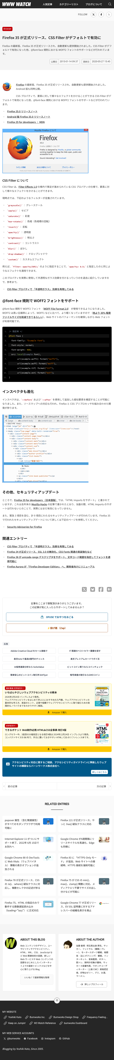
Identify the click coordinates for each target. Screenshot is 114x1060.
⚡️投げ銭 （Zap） (57, 628)
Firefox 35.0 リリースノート (22, 111)
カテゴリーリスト (68, 4)
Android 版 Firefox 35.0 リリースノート (28, 116)
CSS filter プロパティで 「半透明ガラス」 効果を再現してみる (40, 289)
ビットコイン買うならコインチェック (85, 666)
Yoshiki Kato (14, 1017)
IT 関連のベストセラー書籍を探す (85, 650)
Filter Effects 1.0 (28, 186)
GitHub (66, 1038)
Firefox (20, 84)
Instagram (50, 1038)
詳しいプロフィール (94, 984)
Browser (7, 29)
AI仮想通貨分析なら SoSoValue (29, 666)
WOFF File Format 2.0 (56, 308)
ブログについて (94, 4)
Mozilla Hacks (39, 504)
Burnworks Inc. (37, 1017)
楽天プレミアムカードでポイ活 (85, 658)
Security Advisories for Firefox (24, 527)
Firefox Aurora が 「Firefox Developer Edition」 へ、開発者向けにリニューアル (51, 566)
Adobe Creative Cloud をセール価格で (29, 650)
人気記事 (47, 4)
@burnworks (13, 1038)
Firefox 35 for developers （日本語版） (36, 500)
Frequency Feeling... (97, 1017)
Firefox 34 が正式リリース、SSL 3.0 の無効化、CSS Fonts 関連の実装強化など (49, 551)
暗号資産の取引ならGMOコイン (85, 674)
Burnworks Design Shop (66, 1017)
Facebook (32, 1038)
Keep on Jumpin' (17, 1023)
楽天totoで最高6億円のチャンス (29, 658)
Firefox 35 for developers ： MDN (26, 122)
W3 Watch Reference (45, 1023)
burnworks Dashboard (75, 1023)
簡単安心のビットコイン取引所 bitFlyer (29, 674)
